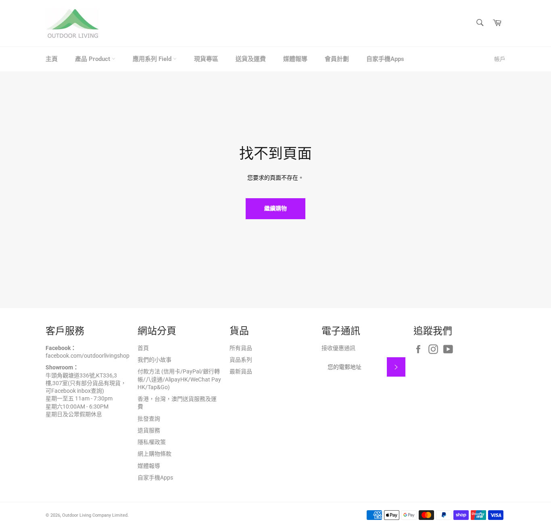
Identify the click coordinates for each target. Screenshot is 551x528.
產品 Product (93, 59)
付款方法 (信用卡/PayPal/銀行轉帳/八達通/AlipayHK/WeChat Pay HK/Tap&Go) (179, 379)
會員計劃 (337, 59)
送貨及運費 (251, 59)
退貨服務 (149, 430)
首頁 (143, 348)
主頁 (52, 59)
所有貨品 (241, 348)
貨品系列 (241, 359)
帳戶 (499, 59)
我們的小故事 (154, 359)
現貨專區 (206, 59)
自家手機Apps (385, 59)
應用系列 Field (153, 59)
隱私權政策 (152, 442)
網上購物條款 (154, 453)
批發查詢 (149, 418)
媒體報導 (295, 59)
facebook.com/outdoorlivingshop (87, 355)
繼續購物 (275, 208)
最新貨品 (241, 371)
